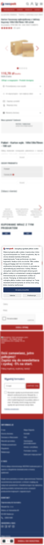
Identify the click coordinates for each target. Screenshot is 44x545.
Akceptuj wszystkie (22, 290)
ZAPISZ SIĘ (32, 386)
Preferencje (32, 295)
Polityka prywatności (11, 409)
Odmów (12, 295)
